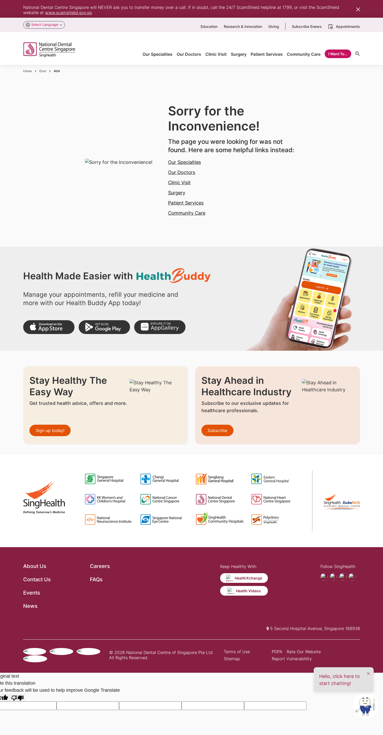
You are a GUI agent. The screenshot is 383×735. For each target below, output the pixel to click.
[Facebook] (324, 576)
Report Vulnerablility (292, 658)
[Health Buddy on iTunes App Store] (49, 327)
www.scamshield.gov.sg (68, 12)
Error (42, 71)
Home (27, 71)
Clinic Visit (179, 182)
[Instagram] (343, 576)
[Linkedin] (352, 576)
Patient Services (185, 203)
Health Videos (248, 591)
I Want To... (338, 54)
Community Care (186, 213)
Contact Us (37, 579)
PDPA (277, 651)
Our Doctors (181, 172)
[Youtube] (333, 576)
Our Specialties (184, 162)
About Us (34, 566)
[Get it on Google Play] (104, 327)
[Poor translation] (17, 697)
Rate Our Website (304, 651)
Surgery (176, 192)
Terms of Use (237, 651)
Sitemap (232, 658)
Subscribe (217, 430)
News (30, 606)
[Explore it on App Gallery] (160, 327)
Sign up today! (50, 430)
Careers (100, 566)
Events (31, 593)
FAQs (96, 579)
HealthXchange (248, 578)
